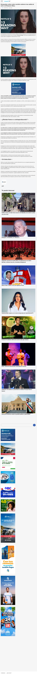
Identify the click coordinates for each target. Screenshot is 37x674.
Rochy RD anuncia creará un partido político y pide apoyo (16, 414)
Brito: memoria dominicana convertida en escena (14, 366)
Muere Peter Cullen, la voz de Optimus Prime (13, 285)
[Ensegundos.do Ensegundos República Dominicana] (7, 1)
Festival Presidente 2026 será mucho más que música (15, 339)
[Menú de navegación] (2, 1)
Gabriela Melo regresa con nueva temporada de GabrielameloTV (17, 313)
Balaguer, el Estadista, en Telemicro (10, 237)
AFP (2, 7)
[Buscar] (34, 425)
